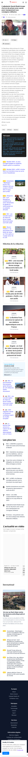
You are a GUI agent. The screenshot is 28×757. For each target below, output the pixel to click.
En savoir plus (20, 750)
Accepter (6, 753)
